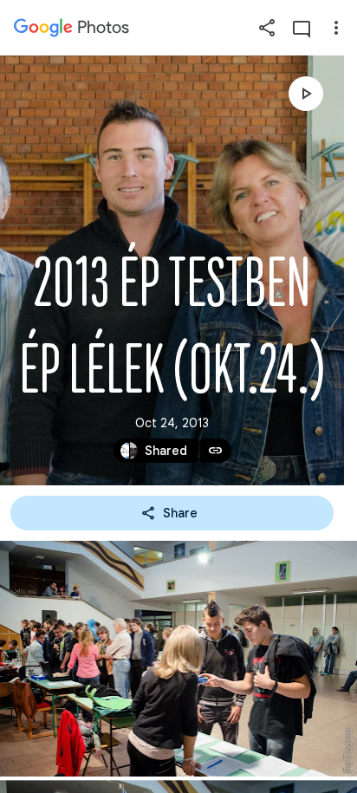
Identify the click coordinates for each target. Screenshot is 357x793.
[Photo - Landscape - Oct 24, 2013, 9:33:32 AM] (178, 659)
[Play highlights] (306, 93)
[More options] (336, 27)
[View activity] (301, 27)
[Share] (267, 27)
